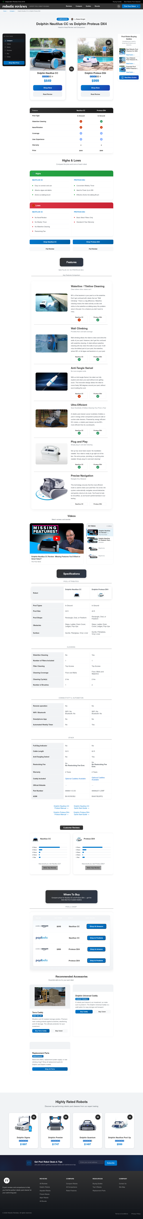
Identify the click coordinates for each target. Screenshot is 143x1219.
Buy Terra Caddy (41, 1031)
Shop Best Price (14, 63)
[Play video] (56, 538)
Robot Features (71, 1190)
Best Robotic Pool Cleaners (132, 2)
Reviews (69, 6)
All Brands (43, 1201)
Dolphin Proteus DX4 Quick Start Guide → (81, 813)
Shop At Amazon (96, 926)
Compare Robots (71, 1183)
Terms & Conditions (121, 1214)
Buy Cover (59, 1031)
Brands (97, 6)
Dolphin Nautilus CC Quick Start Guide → (81, 807)
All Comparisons (71, 1187)
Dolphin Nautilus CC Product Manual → (61, 807)
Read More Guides (131, 77)
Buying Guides (117, 2)
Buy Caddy (84, 1012)
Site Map (122, 1187)
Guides (88, 6)
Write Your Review (49, 868)
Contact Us (122, 1183)
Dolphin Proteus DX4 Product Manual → (61, 813)
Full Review (50, 249)
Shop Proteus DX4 (93, 242)
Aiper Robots (44, 1197)
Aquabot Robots (45, 1190)
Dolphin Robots (45, 1187)
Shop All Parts (50, 1069)
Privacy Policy (135, 1214)
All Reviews (43, 1183)
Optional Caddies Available (75, 778)
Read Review (47, 94)
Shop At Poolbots (96, 938)
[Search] (119, 6)
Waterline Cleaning (39, 121)
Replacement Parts (99, 1190)
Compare (79, 6)
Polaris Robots (44, 1194)
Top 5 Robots (97, 1187)
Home (4, 11)
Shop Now (48, 88)
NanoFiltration (37, 127)
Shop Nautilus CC (50, 242)
